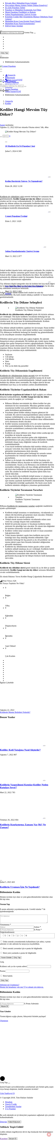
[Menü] (1, 79)
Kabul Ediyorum (14, 1122)
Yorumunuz (5, 925)
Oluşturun (4, 1021)
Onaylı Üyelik (11, 1104)
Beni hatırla (7, 976)
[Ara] (35, 33)
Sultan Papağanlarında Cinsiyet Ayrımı (20, 14)
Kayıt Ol (11, 1093)
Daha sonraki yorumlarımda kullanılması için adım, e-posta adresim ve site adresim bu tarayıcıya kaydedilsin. (25, 943)
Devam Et (12, 1139)
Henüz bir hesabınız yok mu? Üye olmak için (22, 987)
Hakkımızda (10, 77)
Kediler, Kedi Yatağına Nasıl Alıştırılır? (20, 750)
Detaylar (3, 1122)
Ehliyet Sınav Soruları (14, 26)
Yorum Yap (5, 904)
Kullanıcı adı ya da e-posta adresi (13, 966)
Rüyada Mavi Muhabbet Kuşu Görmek (21, 3)
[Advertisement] (27, 165)
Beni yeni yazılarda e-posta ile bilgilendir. (19, 953)
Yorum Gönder (6, 957)
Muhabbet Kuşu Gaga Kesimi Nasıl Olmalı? (23, 21)
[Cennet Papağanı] (8, 66)
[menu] (1, 71)
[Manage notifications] (49, 1134)
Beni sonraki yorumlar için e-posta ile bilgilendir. (22, 948)
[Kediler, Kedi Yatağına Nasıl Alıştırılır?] (21, 745)
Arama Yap (28, 32)
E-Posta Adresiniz (31, 1004)
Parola (2, 971)
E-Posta (38, 930)
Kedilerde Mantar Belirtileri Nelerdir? (15, 712)
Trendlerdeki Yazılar (13, 1106)
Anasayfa (11, 75)
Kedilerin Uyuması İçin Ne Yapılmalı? (20, 887)
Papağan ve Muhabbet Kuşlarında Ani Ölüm (23, 10)
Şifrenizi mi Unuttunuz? (9, 985)
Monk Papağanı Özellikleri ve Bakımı (20, 12)
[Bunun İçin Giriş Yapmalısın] (1, 136)
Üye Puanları (10, 1109)
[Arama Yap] (1, 30)
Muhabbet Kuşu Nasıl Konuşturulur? (20, 23)
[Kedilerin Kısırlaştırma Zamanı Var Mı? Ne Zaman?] (21, 817)
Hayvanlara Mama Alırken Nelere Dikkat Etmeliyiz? (26, 5)
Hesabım (8, 1102)
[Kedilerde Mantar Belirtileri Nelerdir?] (21, 708)
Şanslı (2, 125)
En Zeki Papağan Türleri (15, 8)
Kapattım (3, 1138)
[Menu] (1, 69)
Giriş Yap (4, 53)
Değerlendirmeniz (7, 932)
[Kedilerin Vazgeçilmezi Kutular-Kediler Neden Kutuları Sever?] (21, 780)
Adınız (37, 927)
